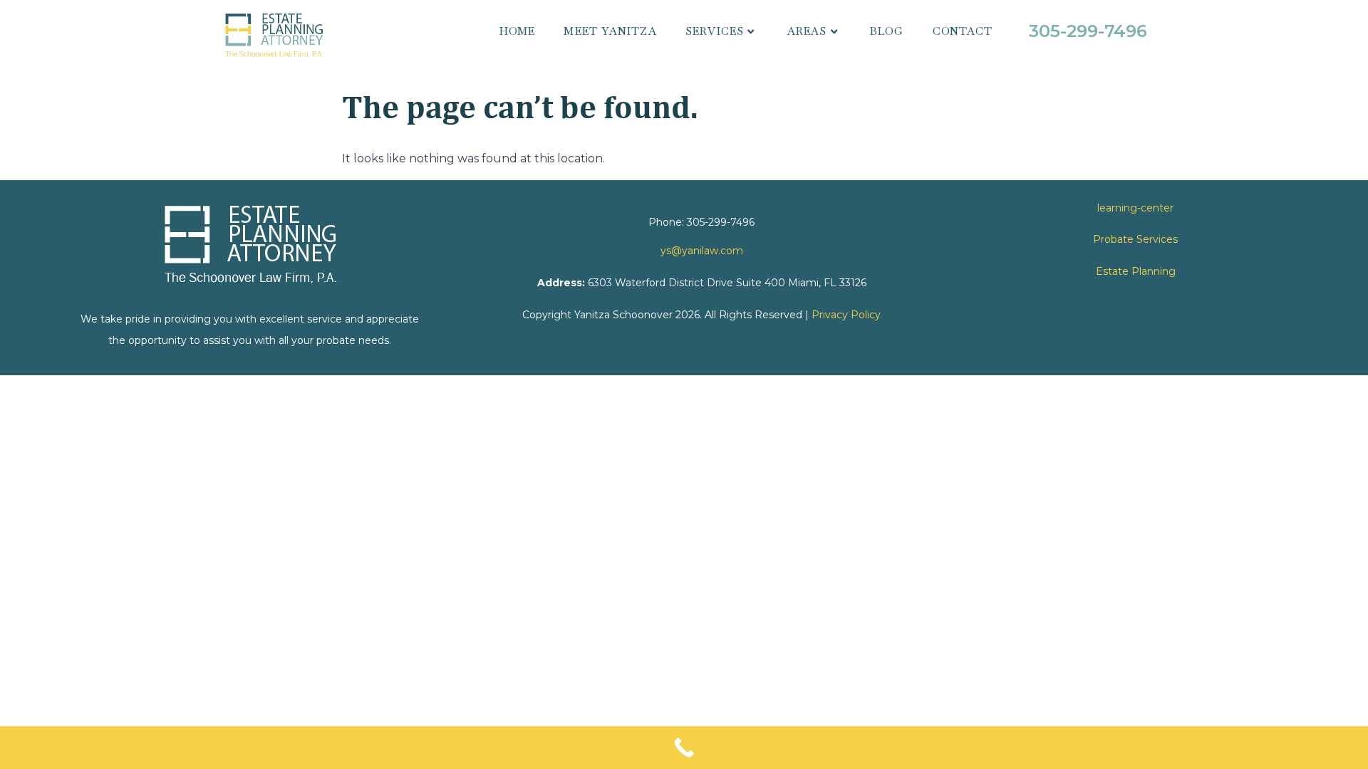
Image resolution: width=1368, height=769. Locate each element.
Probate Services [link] (1135, 239)
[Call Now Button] (684, 747)
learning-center (1135, 208)
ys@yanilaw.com (701, 250)
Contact (963, 31)
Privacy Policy (846, 314)
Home (517, 31)
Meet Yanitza (610, 31)
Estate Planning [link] (1136, 271)
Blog (887, 31)
